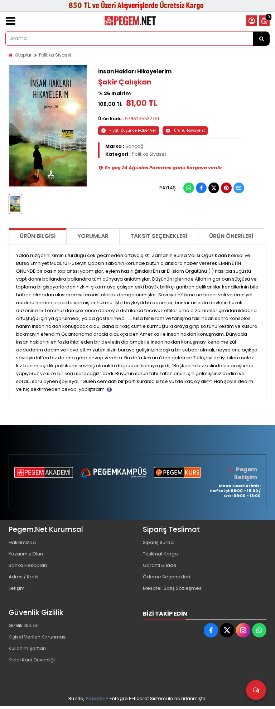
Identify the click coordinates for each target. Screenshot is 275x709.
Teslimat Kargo (160, 553)
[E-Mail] (238, 188)
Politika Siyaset (55, 55)
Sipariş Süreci (158, 542)
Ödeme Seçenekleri (166, 576)
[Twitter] (213, 188)
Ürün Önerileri (231, 236)
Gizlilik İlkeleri (24, 625)
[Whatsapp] (188, 188)
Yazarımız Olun (26, 553)
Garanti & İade (160, 565)
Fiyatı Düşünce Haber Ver (133, 130)
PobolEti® (97, 698)
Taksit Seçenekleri (158, 236)
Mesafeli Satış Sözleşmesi (173, 588)
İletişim (17, 588)
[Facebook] (201, 188)
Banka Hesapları (28, 565)
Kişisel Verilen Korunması (38, 636)
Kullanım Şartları (27, 648)
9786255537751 (142, 119)
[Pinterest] (226, 188)
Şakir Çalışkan (124, 82)
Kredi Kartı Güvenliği (32, 659)
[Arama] (261, 38)
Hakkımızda (22, 542)
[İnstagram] (243, 630)
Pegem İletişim (245, 473)
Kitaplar (23, 55)
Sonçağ (134, 146)
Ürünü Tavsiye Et (189, 130)
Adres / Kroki (23, 576)
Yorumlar (92, 236)
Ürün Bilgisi (38, 236)
